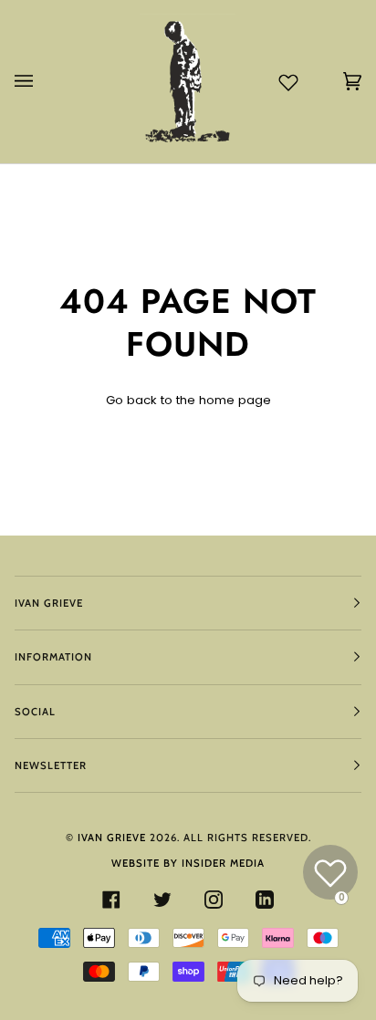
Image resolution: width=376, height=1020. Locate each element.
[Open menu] (42, 81)
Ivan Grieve (112, 837)
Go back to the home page (188, 400)
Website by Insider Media (188, 863)
